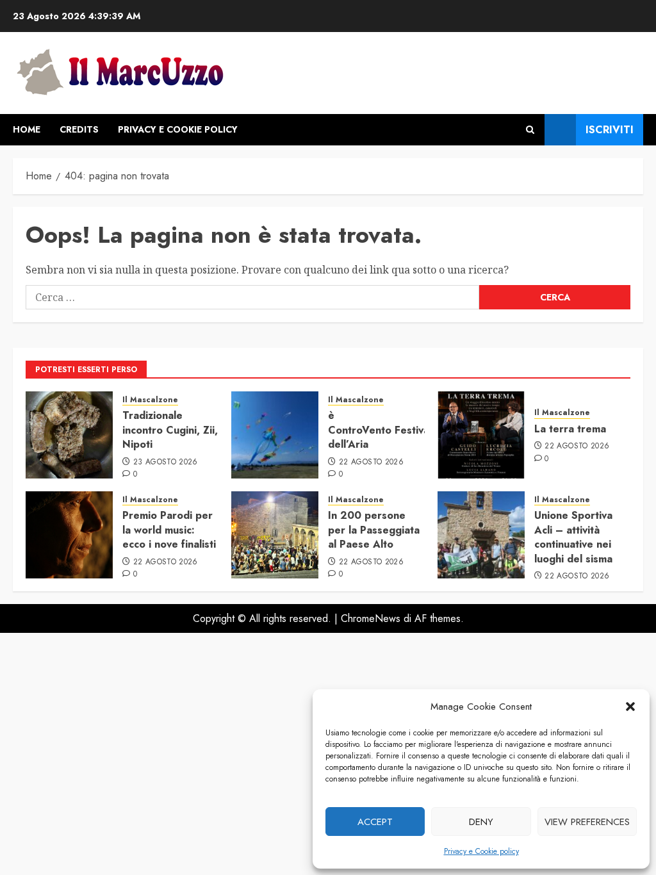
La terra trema (570, 428)
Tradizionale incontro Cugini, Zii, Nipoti (170, 430)
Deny (481, 822)
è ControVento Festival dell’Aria (380, 430)
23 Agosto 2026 (165, 462)
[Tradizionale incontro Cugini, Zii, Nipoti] (69, 434)
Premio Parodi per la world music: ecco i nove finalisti (169, 530)
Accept (375, 822)
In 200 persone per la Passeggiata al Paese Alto (374, 530)
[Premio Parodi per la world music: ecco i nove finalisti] (69, 534)
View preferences (587, 822)
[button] (630, 706)
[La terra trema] (481, 434)
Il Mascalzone (150, 400)
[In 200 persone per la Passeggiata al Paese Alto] (274, 534)
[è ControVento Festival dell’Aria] (274, 434)
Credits (79, 129)
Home (26, 129)
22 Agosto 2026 (371, 462)
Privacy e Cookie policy (481, 851)
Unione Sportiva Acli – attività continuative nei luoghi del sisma (573, 537)
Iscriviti (610, 129)
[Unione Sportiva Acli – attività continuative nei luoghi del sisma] (481, 534)
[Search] (530, 129)
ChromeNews (370, 618)
